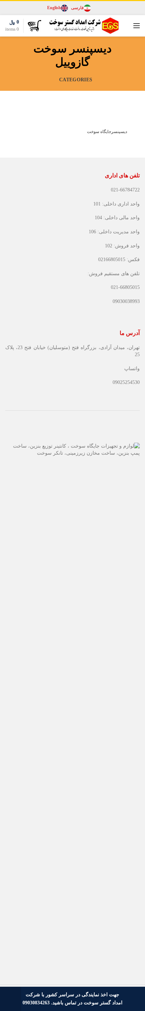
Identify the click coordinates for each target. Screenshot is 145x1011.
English (54, 7)
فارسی (77, 7)
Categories (75, 79)
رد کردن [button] (10, 999)
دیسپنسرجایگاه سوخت (107, 131)
